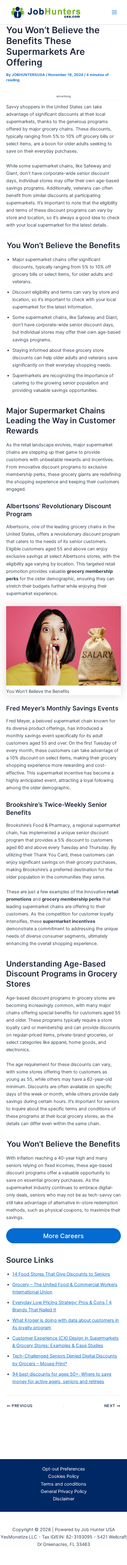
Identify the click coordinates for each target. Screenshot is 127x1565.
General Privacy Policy (64, 1491)
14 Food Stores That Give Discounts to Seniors (61, 1274)
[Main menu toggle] (114, 12)
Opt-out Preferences (63, 1469)
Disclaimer (63, 1499)
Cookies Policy (63, 1476)
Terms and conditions (63, 1484)
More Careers (63, 1236)
